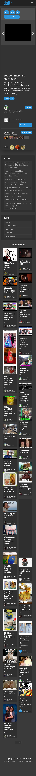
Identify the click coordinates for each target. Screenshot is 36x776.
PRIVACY (13, 761)
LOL (12, 98)
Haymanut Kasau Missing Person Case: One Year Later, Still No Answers (17, 173)
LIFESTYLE (9, 229)
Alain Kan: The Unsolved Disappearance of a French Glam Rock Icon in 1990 (16, 181)
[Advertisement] (18, 58)
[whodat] (23, 147)
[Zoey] (12, 147)
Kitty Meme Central (12, 675)
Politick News (26, 322)
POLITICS (8, 233)
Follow (29, 107)
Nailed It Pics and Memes (29, 494)
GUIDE (6, 761)
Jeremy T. (10, 390)
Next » (18, 742)
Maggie (9, 674)
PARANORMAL (10, 236)
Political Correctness (12, 326)
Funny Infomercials (12, 471)
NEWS (7, 222)
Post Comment (25, 125)
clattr (24, 650)
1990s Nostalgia (27, 580)
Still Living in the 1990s (28, 652)
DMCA (20, 761)
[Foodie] (17, 147)
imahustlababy (11, 325)
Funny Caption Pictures (29, 379)
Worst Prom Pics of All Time (14, 391)
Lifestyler (25, 268)
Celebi (9, 272)
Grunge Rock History (12, 274)
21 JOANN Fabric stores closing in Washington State (18, 189)
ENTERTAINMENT (12, 226)
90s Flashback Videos (10, 133)
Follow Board (26, 132)
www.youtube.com (13, 17)
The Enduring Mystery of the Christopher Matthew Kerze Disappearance (17, 165)
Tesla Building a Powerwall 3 (16, 200)
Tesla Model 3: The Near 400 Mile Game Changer (16, 195)
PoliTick (25, 321)
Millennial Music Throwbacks (14, 297)
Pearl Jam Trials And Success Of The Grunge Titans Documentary (18, 205)
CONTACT (28, 761)
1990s (7, 98)
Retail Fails (10, 577)
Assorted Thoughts (12, 469)
